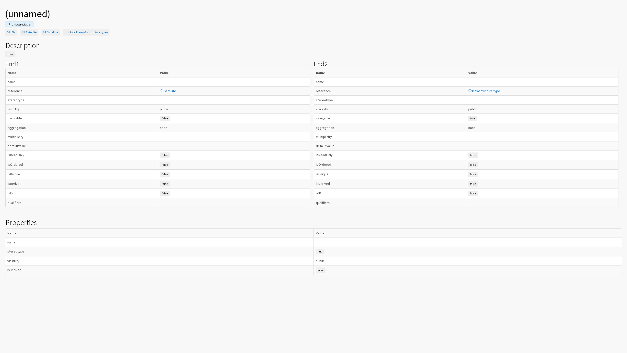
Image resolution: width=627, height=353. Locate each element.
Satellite (31, 32)
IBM (13, 32)
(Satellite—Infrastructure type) (88, 32)
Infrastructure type (486, 91)
